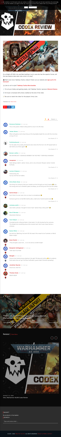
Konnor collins (13, 153)
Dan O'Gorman (13, 212)
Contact (49, 433)
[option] (27, 20)
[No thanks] (59, 5)
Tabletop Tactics (20, 433)
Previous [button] (1, 20)
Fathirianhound (14, 142)
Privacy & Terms (42, 433)
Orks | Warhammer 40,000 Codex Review (15, 397)
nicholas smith (14, 205)
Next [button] (60, 20)
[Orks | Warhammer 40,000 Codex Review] (27, 20)
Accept (26, 7)
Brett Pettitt (13, 240)
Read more (52, 322)
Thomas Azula (13, 273)
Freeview (13, 101)
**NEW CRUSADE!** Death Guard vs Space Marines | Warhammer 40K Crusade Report (25, 317)
